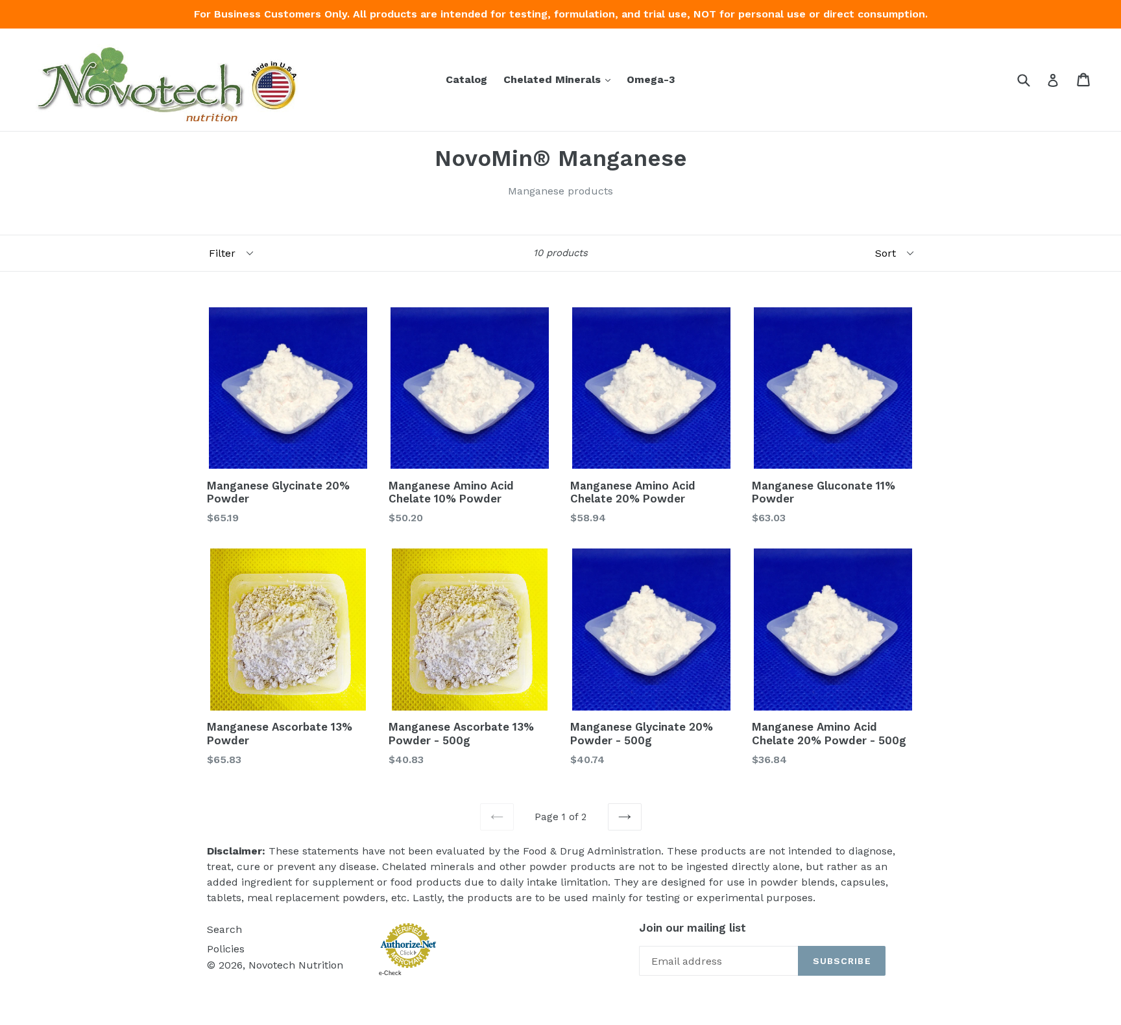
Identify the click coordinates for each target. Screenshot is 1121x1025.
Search (224, 929)
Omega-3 (651, 79)
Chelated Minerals (560, 79)
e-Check (390, 973)
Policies (226, 949)
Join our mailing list (692, 927)
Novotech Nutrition (295, 965)
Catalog (466, 79)
